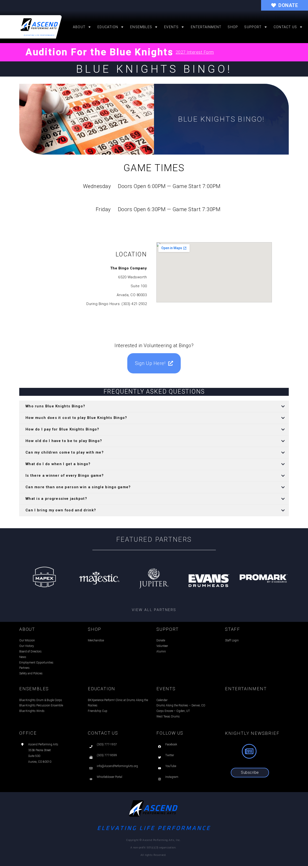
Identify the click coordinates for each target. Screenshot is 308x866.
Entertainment (206, 27)
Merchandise (96, 640)
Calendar (161, 700)
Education (107, 27)
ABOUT (27, 629)
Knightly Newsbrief (252, 733)
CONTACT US (103, 733)
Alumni (161, 651)
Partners (24, 668)
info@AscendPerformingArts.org (117, 766)
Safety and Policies (31, 673)
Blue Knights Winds (32, 711)
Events (171, 27)
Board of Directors (30, 651)
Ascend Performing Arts (43, 744)
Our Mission (27, 640)
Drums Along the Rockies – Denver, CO (180, 705)
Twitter (169, 755)
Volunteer (162, 646)
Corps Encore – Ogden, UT (173, 711)
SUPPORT (167, 629)
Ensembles (141, 27)
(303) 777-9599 (107, 755)
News (22, 657)
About (79, 27)
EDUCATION (101, 688)
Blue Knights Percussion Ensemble (41, 705)
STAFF (232, 629)
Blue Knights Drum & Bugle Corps (40, 700)
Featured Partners (154, 539)
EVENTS (166, 688)
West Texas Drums (168, 716)
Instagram (171, 777)
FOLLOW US (169, 733)
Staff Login (232, 640)
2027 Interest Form (195, 52)
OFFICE (28, 733)
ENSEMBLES (34, 688)
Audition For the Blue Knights (99, 52)
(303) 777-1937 (107, 744)
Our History (26, 646)
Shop (233, 27)
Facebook (171, 744)
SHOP (94, 629)
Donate (160, 640)
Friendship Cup (97, 711)
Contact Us (285, 27)
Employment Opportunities (36, 662)
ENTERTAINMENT (246, 688)
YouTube (170, 766)
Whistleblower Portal (109, 777)
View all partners (154, 610)
